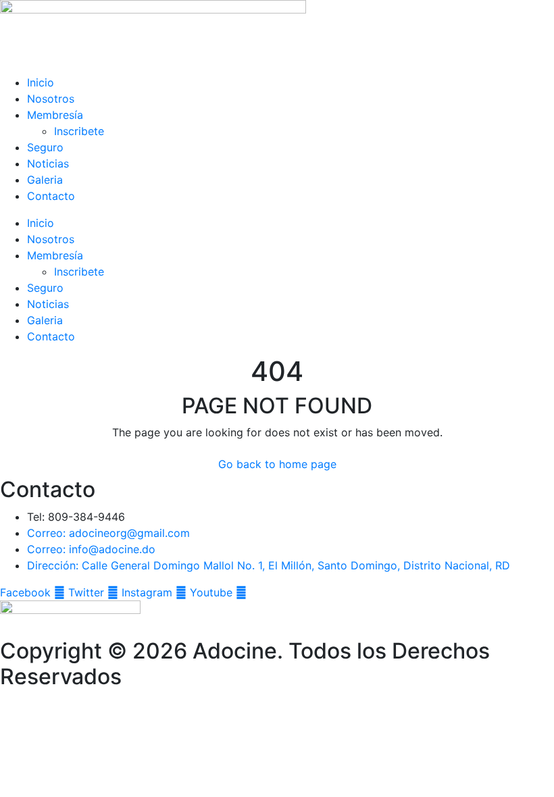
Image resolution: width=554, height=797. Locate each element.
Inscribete (79, 131)
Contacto (51, 196)
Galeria (45, 179)
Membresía (55, 115)
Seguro (45, 147)
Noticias (48, 163)
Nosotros (50, 98)
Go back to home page (277, 464)
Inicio (40, 82)
